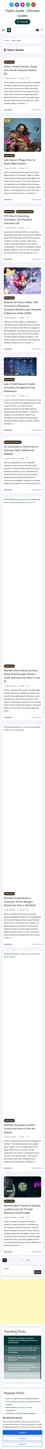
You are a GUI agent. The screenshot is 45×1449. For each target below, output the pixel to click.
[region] (22, 1431)
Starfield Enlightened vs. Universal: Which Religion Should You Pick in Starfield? (20, 901)
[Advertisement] (22, 1301)
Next (28, 1260)
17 (21, 1260)
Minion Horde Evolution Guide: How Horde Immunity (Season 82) (20, 70)
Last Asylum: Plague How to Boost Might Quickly (19, 161)
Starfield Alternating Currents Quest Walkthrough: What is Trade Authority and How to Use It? (22, 676)
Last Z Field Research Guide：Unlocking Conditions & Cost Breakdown (20, 387)
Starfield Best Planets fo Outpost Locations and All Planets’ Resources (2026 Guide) (22, 1209)
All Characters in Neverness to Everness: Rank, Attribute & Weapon (21, 450)
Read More (8, 110)
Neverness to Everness (25, 211)
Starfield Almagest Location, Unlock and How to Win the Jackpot (19, 1128)
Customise (22, 1438)
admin (22, 78)
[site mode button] (37, 30)
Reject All (22, 1444)
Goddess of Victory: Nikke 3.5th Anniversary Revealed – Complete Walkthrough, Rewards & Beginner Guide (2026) (22, 308)
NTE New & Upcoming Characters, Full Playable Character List (18, 219)
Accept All (22, 1432)
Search (6, 1269)
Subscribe (24, 22)
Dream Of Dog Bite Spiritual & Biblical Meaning (22, 1399)
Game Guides (9, 62)
